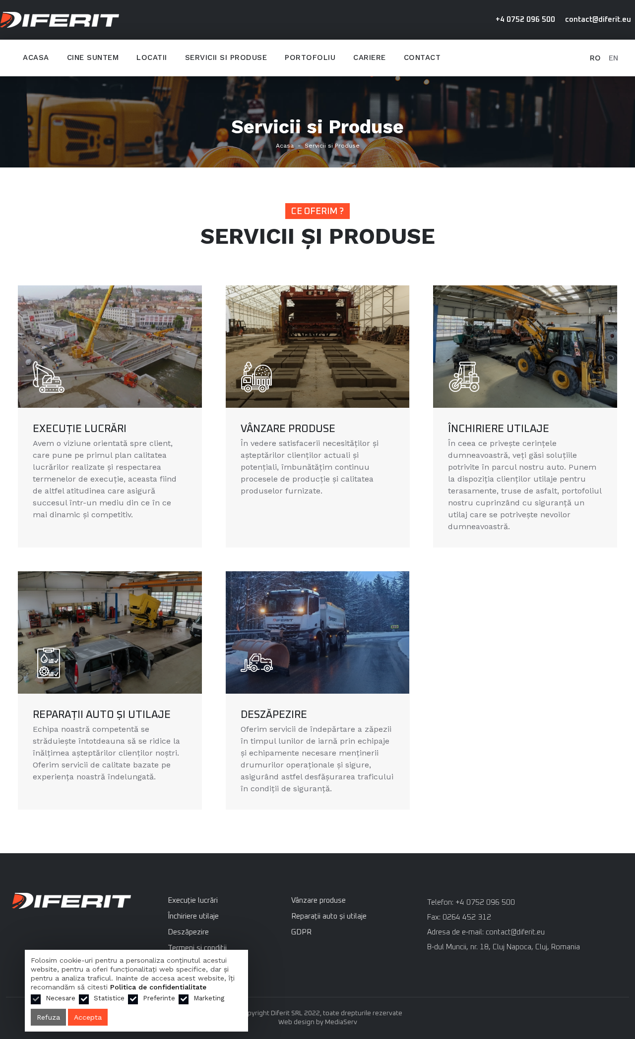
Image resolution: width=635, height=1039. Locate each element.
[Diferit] (71, 903)
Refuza (48, 1017)
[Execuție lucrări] (110, 346)
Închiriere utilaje (498, 429)
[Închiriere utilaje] (525, 346)
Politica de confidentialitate (158, 987)
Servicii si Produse (332, 145)
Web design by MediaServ (317, 1022)
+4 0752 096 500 (525, 19)
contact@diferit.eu (598, 19)
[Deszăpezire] (318, 632)
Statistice (109, 998)
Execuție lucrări (80, 429)
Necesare (60, 998)
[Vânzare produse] (318, 346)
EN (613, 58)
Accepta (88, 1017)
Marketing (208, 998)
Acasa (285, 145)
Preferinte (159, 998)
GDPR (301, 932)
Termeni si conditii (197, 948)
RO (595, 58)
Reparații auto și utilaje (102, 715)
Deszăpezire (274, 715)
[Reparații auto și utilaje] (110, 632)
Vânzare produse (288, 429)
